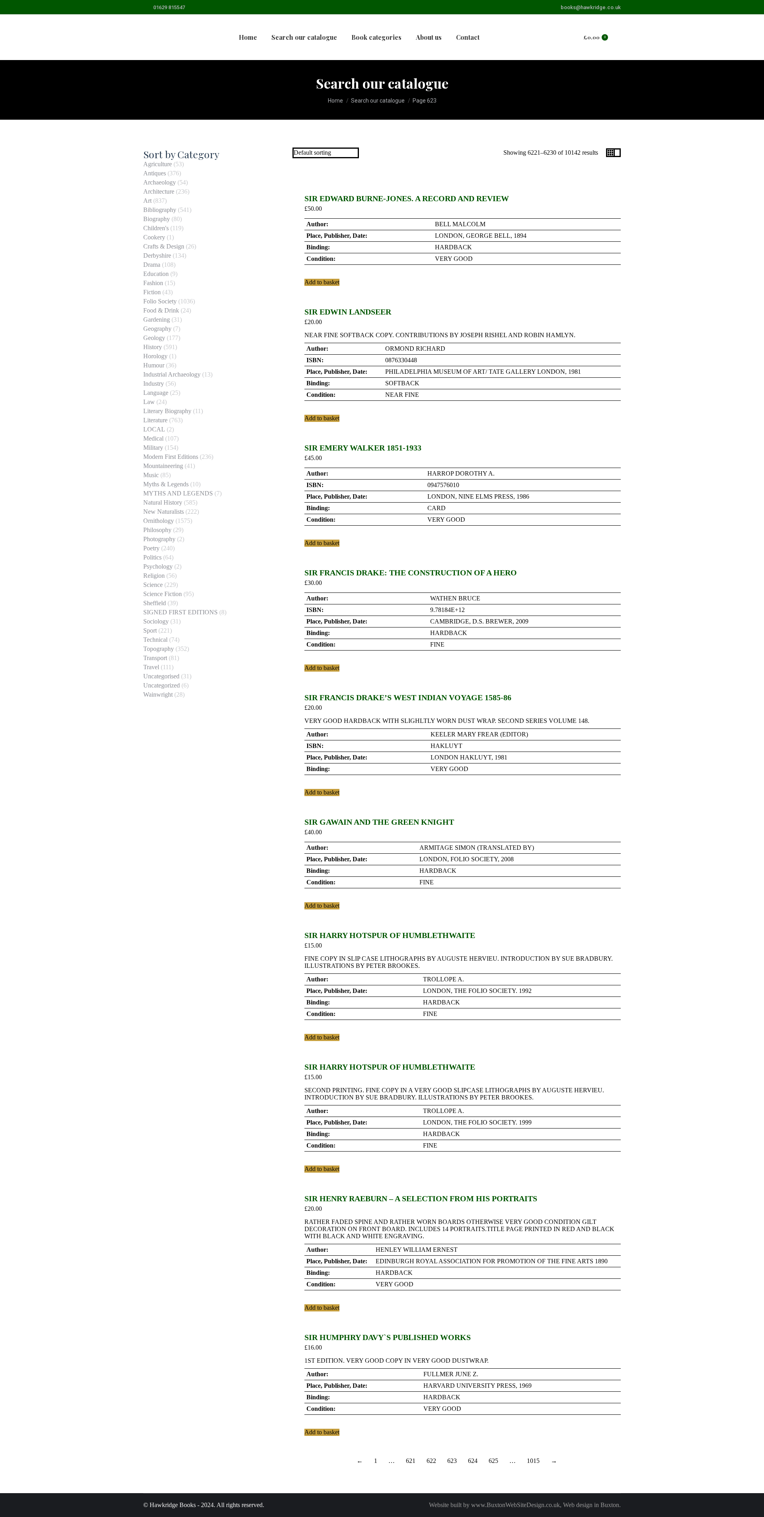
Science (153, 584)
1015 (533, 1460)
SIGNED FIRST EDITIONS (180, 612)
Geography (157, 328)
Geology (154, 337)
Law (149, 401)
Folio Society (160, 301)
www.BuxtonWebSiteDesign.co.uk (515, 1504)
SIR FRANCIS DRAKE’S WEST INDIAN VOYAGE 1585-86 (407, 697)
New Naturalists (163, 511)
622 (431, 1460)
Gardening (156, 319)
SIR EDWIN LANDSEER (347, 311)
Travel (151, 667)
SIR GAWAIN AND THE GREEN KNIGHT (379, 822)
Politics (152, 557)
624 (472, 1460)
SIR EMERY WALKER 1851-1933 (362, 447)
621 (410, 1460)
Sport (150, 630)
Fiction (152, 292)
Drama (151, 264)
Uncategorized (161, 685)
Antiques (154, 173)
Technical (155, 639)
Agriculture (157, 164)
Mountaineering (163, 465)
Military (153, 447)
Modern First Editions (170, 456)
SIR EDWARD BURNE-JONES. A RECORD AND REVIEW (406, 198)
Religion (154, 575)
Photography (159, 539)
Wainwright (158, 694)
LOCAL (154, 429)
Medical (153, 438)
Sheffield (154, 603)
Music (151, 475)
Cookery (154, 237)
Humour (153, 365)
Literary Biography (167, 411)
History (152, 347)
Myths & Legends (166, 484)
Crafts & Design (163, 246)
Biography (156, 219)
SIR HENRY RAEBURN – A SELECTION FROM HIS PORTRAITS (420, 1198)
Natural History (162, 502)
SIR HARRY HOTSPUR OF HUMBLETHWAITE (389, 935)
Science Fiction (162, 593)
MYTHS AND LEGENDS (178, 493)
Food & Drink (161, 310)
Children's (156, 228)
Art (147, 200)
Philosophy (157, 529)
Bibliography (159, 209)
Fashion (153, 283)
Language (155, 392)
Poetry (151, 548)
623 (452, 1460)
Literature (155, 420)
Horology (155, 356)
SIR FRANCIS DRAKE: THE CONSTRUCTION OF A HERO (410, 572)
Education (156, 273)
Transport (155, 658)
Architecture (158, 191)
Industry (153, 383)
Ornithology (158, 520)
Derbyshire (157, 255)
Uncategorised (161, 676)
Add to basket (321, 282)
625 (493, 1460)
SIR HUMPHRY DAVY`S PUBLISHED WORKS (387, 1337)
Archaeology (159, 182)
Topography (158, 648)
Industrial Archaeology (172, 374)
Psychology (158, 566)
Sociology (156, 621)
